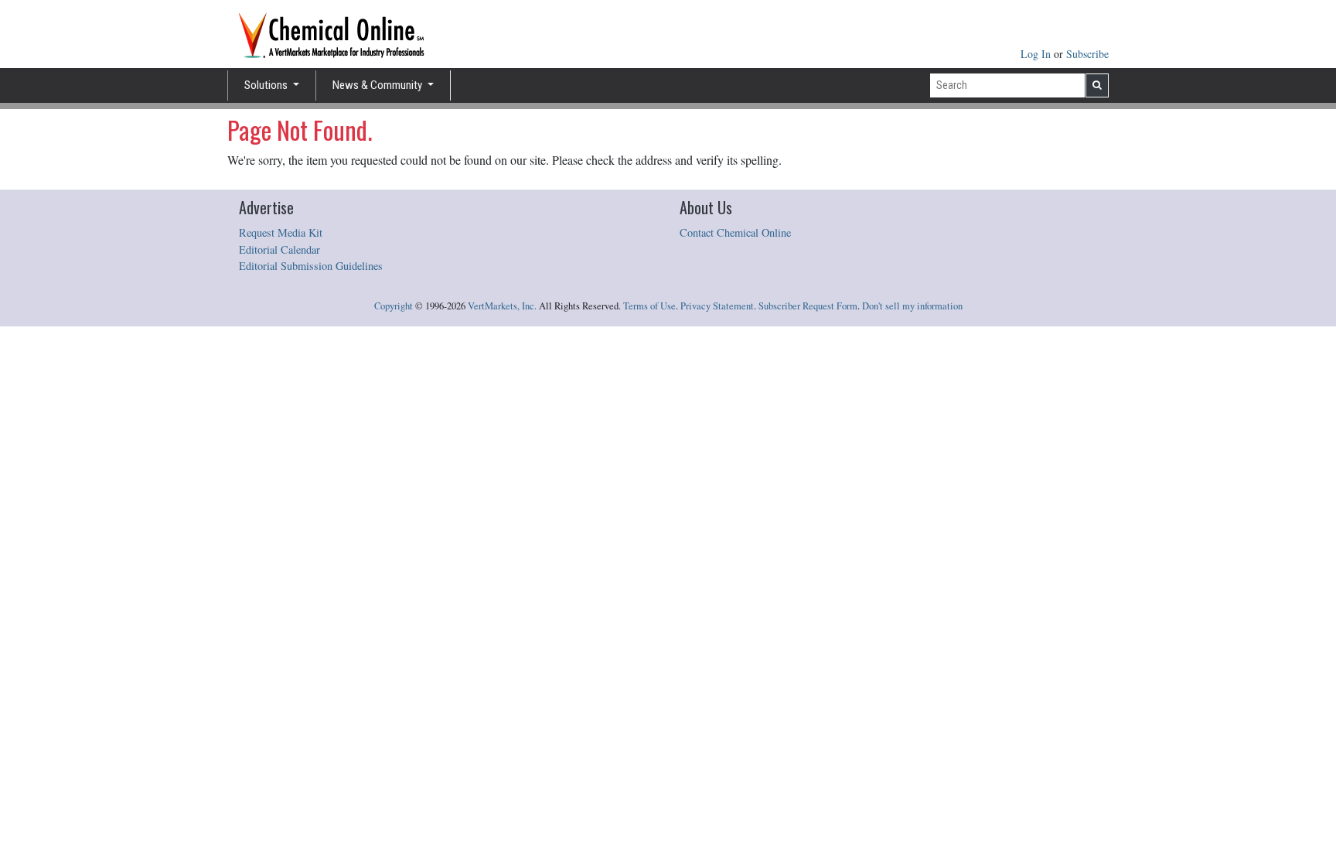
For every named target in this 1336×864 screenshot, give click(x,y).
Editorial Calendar (279, 249)
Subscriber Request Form (807, 305)
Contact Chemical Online (735, 232)
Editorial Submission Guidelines (311, 265)
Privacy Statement (717, 305)
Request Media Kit (280, 232)
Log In (1037, 53)
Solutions (267, 85)
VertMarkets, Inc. (502, 305)
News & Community (378, 85)
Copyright (393, 305)
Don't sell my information (912, 305)
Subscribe (1087, 53)
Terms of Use (649, 305)
